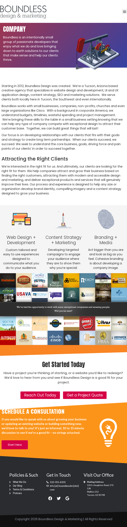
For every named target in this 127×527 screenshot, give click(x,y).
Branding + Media (105, 240)
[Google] (67, 498)
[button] (124, 11)
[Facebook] (50, 498)
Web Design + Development (21, 240)
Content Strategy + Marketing (63, 240)
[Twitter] (59, 498)
